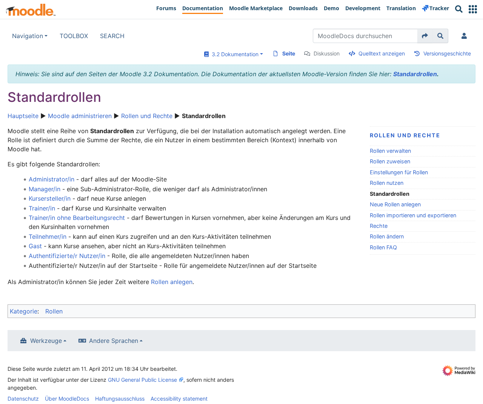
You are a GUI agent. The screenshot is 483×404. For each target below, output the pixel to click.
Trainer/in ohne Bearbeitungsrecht (77, 217)
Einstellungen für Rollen (399, 172)
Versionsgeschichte (447, 53)
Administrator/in (51, 179)
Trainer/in (42, 208)
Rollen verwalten (390, 150)
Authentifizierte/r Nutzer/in (67, 256)
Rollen (54, 311)
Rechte (379, 226)
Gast (35, 246)
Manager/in (44, 189)
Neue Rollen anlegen (395, 204)
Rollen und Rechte (146, 116)
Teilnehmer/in (47, 236)
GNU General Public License (142, 379)
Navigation (27, 36)
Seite (288, 53)
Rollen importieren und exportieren (413, 215)
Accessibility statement (179, 398)
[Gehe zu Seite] (425, 36)
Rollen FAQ (383, 247)
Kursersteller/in (50, 198)
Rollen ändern (387, 236)
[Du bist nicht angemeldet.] (465, 35)
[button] (473, 9)
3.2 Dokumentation (233, 54)
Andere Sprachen (113, 340)
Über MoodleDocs (67, 398)
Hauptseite (23, 116)
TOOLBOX (74, 36)
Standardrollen (415, 74)
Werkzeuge (46, 340)
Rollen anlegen (171, 282)
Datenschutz (23, 398)
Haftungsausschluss (120, 398)
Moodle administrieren (80, 116)
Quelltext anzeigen (381, 53)
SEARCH (112, 36)
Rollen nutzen (386, 183)
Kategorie (23, 311)
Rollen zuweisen (390, 161)
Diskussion (327, 53)
